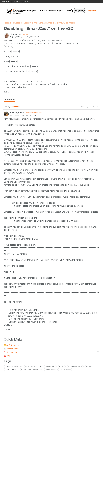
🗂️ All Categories (11, 345)
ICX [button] (61, 366)
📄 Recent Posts (11, 349)
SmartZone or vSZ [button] (33, 366)
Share (7, 92)
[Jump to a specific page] (97, 107)
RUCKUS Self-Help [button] (13, 366)
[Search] (71, 10)
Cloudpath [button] (50, 366)
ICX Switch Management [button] (31, 369)
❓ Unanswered (51, 352)
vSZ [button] (89, 366)
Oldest (14, 107)
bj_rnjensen (15, 34)
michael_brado (17, 113)
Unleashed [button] (66, 369)
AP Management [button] (75, 366)
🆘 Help (7, 356)
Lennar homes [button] (51, 369)
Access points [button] (11, 369)
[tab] (9, 99)
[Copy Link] (37, 37)
